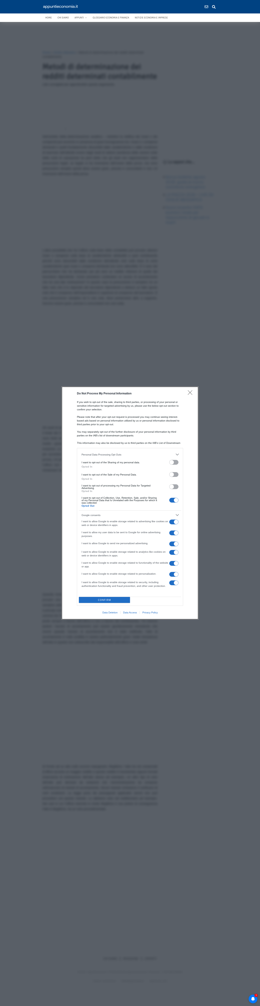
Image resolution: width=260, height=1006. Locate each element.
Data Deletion (110, 612)
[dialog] (130, 503)
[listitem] (130, 454)
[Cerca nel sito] (214, 6)
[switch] (173, 462)
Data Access (130, 612)
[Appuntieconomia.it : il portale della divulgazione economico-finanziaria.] (61, 6)
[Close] (191, 393)
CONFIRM (104, 600)
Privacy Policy (150, 612)
